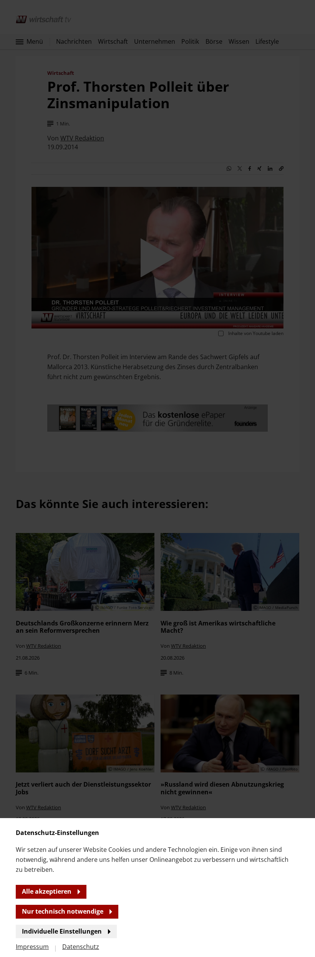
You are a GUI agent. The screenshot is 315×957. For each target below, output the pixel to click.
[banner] (157, 478)
